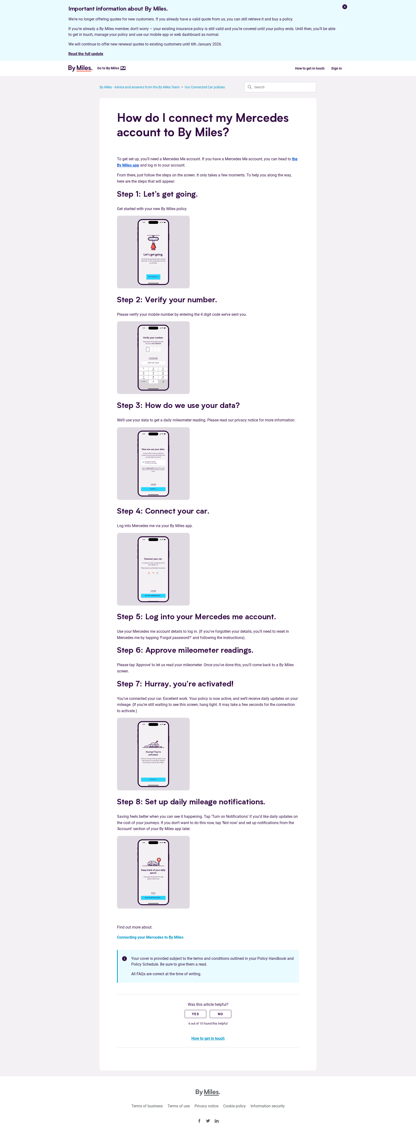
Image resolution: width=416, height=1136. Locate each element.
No (220, 1014)
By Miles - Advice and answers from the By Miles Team (140, 87)
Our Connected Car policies (205, 87)
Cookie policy (234, 1106)
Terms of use (179, 1106)
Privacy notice (206, 1106)
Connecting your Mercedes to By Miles (150, 937)
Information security (268, 1106)
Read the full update (85, 54)
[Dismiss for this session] (345, 7)
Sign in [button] (336, 68)
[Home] (82, 68)
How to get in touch (310, 68)
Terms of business (147, 1106)
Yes (195, 1014)
